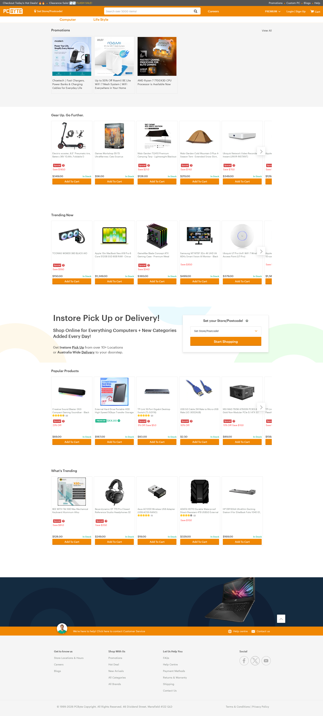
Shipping (168, 684)
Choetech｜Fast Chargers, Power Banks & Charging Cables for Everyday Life (68, 84)
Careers (213, 11)
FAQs (166, 657)
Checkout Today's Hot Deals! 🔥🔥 (24, 2)
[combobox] (152, 11)
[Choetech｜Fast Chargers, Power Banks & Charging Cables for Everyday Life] (71, 56)
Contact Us (170, 690)
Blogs (307, 2)
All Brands (114, 684)
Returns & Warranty (175, 677)
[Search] (195, 11)
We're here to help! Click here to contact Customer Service (109, 631)
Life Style (100, 19)
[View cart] (312, 11)
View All (267, 30)
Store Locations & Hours (69, 657)
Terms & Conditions (238, 706)
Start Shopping (226, 341)
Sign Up (300, 11)
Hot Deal (113, 664)
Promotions (276, 2)
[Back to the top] (281, 619)
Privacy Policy (260, 706)
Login (290, 11)
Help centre (240, 631)
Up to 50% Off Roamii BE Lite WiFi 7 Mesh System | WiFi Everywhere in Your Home (113, 84)
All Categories (117, 677)
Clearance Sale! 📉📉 (62, 2)
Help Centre (170, 664)
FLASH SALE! (84, 2)
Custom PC (293, 2)
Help (317, 2)
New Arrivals (116, 670)
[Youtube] (267, 664)
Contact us (263, 631)
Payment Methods (174, 670)
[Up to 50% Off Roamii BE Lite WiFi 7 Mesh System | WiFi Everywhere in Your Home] (114, 56)
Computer (68, 19)
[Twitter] (256, 664)
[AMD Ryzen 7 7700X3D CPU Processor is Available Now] (157, 56)
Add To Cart (71, 181)
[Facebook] (244, 664)
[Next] (261, 151)
